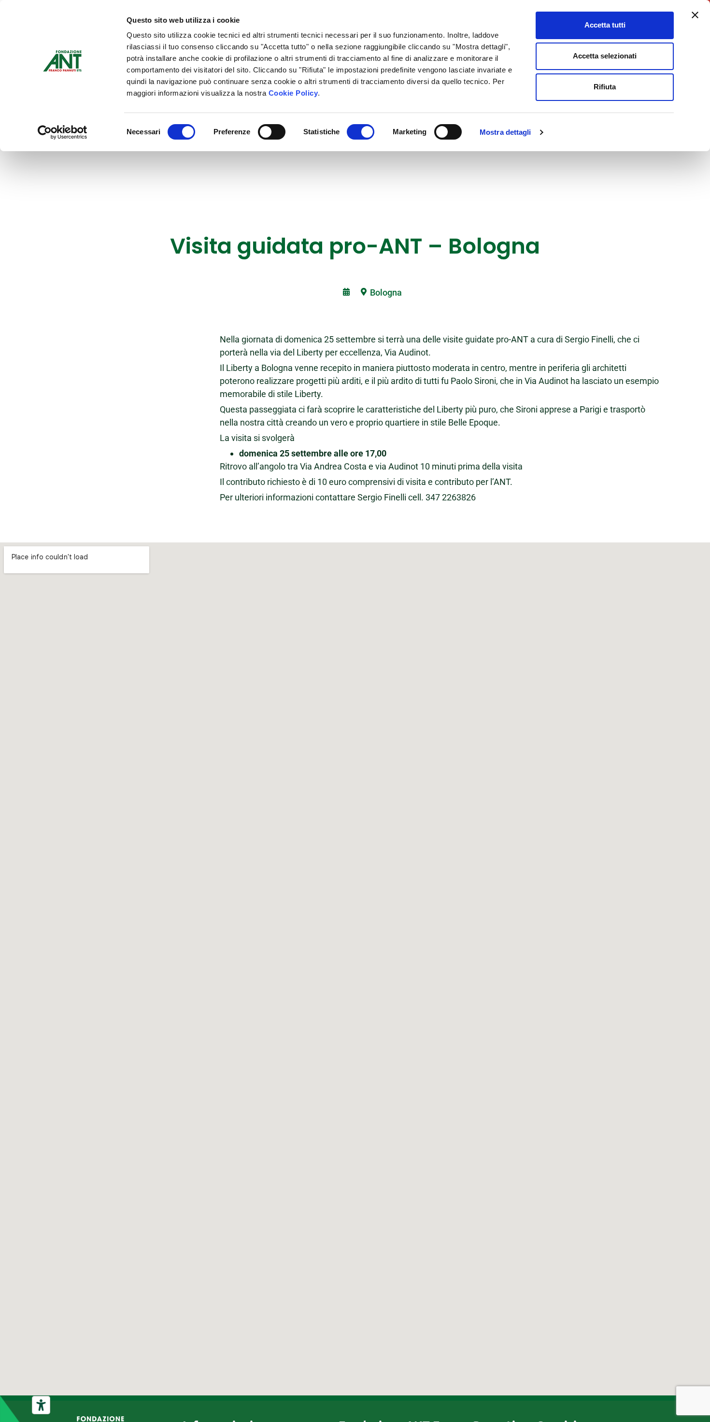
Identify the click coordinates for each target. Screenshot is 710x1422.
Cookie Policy (293, 93)
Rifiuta (605, 87)
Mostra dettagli (505, 132)
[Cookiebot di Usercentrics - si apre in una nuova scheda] (62, 132)
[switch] (271, 132)
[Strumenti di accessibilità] (41, 1405)
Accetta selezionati (605, 56)
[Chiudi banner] (695, 15)
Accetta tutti (604, 25)
